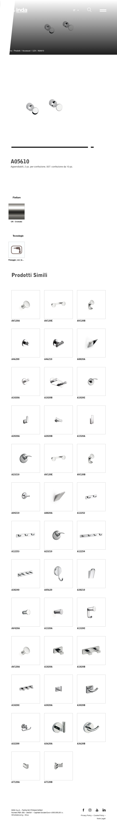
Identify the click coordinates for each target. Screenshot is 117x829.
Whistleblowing (17, 815)
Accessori (26, 51)
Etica (27, 815)
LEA (34, 51)
